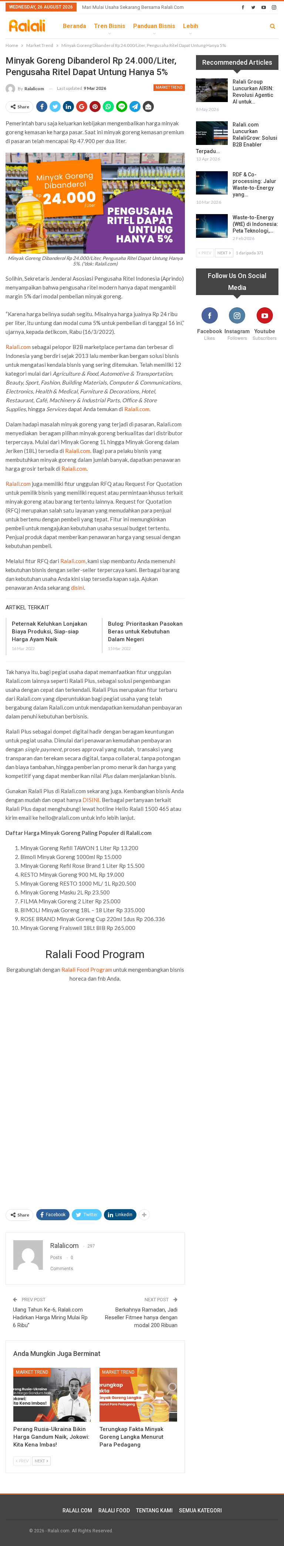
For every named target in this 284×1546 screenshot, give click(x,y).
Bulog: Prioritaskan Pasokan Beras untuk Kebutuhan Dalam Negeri (145, 631)
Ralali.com (18, 347)
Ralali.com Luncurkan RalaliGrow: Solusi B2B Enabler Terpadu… (236, 138)
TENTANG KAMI (154, 1510)
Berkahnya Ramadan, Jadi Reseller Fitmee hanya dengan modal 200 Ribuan (141, 1317)
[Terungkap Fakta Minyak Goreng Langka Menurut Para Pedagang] (138, 1395)
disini (77, 587)
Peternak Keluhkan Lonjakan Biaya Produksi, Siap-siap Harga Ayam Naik (49, 631)
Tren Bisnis (109, 26)
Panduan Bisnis (154, 26)
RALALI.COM (77, 1510)
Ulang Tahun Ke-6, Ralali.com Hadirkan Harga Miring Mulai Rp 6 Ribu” (50, 1317)
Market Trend (169, 87)
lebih (190, 26)
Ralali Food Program (86, 969)
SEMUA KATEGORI (200, 1510)
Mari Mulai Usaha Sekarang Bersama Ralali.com (133, 7)
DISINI (90, 799)
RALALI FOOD (114, 1510)
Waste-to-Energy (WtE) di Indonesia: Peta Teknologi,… (255, 224)
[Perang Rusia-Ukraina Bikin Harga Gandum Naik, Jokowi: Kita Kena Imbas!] (52, 1395)
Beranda (74, 26)
